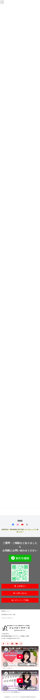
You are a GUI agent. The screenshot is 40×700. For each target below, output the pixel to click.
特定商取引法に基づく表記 (8, 614)
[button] (20, 586)
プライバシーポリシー (7, 618)
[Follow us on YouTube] (17, 644)
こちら (32, 529)
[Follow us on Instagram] (21, 644)
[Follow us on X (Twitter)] (8, 644)
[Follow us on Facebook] (3, 644)
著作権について (5, 611)
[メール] (12, 644)
